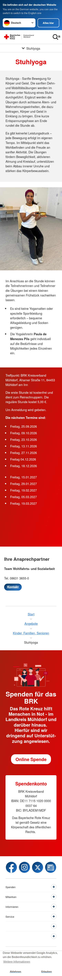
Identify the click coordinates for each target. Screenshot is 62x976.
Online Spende (31, 759)
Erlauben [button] (46, 971)
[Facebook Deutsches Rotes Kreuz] (11, 867)
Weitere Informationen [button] (16, 961)
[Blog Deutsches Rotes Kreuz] (50, 867)
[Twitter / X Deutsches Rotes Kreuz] (37, 867)
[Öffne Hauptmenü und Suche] (56, 37)
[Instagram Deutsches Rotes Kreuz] (24, 867)
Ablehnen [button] (15, 971)
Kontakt (13, 587)
